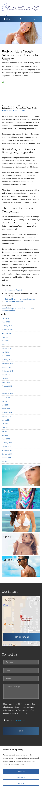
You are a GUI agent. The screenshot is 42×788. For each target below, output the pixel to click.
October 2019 (6, 367)
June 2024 (5, 337)
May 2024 (5, 341)
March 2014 (6, 409)
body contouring (8, 310)
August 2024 (6, 333)
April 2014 (5, 405)
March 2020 (6, 356)
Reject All (21, 783)
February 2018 (7, 386)
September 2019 (7, 371)
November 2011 (7, 454)
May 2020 (5, 352)
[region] (21, 767)
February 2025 (7, 326)
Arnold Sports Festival (13, 290)
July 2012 (5, 424)
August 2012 (6, 420)
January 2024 (6, 348)
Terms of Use (21, 720)
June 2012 (5, 428)
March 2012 (6, 439)
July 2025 (5, 318)
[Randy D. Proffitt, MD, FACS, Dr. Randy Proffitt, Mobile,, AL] (21, 9)
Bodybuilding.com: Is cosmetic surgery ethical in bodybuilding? (20, 300)
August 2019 (6, 375)
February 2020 (7, 360)
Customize (21, 777)
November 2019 (7, 363)
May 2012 (5, 431)
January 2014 (6, 416)
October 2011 (6, 458)
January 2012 (6, 446)
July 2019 (5, 379)
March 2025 (6, 322)
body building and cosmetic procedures (17, 308)
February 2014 (7, 412)
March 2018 (6, 382)
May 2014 (5, 401)
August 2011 (6, 462)
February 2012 (7, 443)
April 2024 (5, 345)
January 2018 (6, 390)
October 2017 (6, 397)
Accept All (21, 771)
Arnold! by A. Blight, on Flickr (13, 110)
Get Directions (22, 637)
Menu (7, 19)
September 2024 (7, 329)
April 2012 (5, 435)
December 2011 (7, 450)
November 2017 (7, 394)
